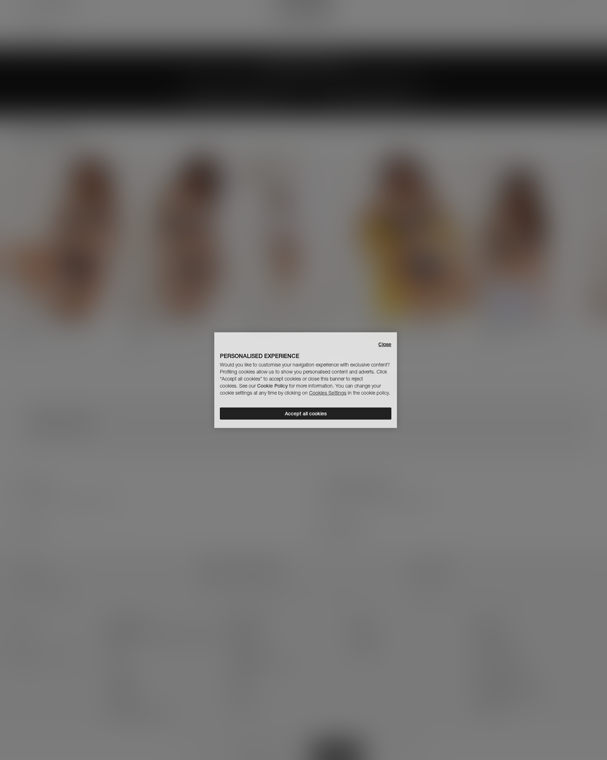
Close (384, 344)
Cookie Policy (272, 386)
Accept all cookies (306, 413)
